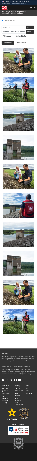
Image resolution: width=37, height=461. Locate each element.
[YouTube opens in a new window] (15, 380)
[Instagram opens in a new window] (7, 380)
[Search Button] (30, 7)
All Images (7, 36)
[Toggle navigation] (33, 7)
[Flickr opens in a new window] (19, 380)
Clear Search (8, 43)
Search (29, 27)
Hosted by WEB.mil (17, 424)
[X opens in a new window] (11, 380)
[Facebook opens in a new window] (3, 380)
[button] (19, 4)
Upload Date (21, 36)
